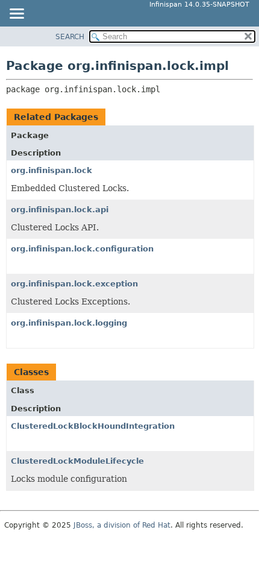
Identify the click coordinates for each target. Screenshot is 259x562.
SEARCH (69, 37)
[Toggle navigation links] (16, 14)
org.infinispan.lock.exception (74, 283)
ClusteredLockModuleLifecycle (77, 461)
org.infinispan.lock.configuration (82, 248)
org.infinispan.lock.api (59, 209)
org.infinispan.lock (51, 170)
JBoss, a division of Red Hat (121, 525)
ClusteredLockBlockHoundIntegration (93, 426)
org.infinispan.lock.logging (69, 322)
